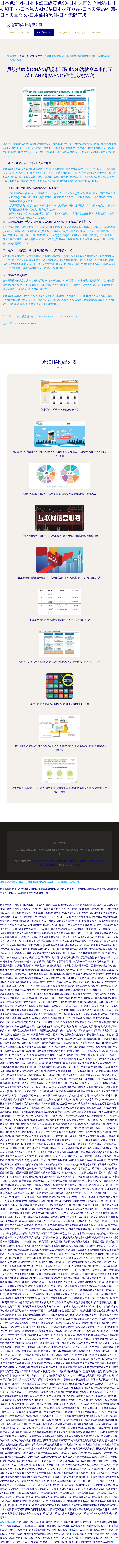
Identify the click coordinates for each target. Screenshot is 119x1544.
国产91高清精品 (44, 941)
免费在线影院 (17, 1310)
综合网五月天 (73, 1054)
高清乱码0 (51, 1079)
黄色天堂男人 (106, 1010)
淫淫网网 (7, 1099)
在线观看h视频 (51, 912)
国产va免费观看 (8, 1087)
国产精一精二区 (8, 1128)
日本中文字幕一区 (109, 1391)
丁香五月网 (109, 1119)
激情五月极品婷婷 (67, 921)
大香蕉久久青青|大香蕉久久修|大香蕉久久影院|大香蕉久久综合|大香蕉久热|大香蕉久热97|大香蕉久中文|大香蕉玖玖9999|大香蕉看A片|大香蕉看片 (58, 1513)
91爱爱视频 (43, 1030)
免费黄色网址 (7, 1347)
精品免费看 (108, 1075)
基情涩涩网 (22, 1128)
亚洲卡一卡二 (68, 1253)
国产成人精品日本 (108, 1266)
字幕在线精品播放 (9, 1233)
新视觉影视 (18, 1136)
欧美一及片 (88, 1355)
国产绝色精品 (86, 1152)
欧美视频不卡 (65, 1529)
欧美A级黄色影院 (62, 1245)
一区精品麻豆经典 (90, 1014)
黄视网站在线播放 (69, 1107)
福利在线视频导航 (90, 1387)
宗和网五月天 (68, 1123)
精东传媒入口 (73, 969)
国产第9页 (105, 1221)
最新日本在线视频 (99, 1408)
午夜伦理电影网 (18, 1079)
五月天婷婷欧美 (40, 1059)
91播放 (6, 1420)
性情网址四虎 (16, 1533)
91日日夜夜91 (39, 965)
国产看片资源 (105, 1030)
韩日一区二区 (86, 965)
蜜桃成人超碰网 (11, 1432)
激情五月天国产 (58, 1054)
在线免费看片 (21, 1274)
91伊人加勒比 (87, 1188)
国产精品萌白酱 (17, 1326)
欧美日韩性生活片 (44, 1261)
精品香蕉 (57, 1067)
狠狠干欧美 (18, 1148)
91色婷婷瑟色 (50, 1087)
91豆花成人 (72, 1257)
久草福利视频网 (23, 965)
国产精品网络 (39, 1379)
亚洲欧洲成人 (38, 985)
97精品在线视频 (12, 1525)
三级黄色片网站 (75, 1217)
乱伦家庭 (7, 961)
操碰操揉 (109, 1420)
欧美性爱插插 (46, 990)
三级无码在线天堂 (43, 1266)
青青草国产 (88, 1209)
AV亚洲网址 (110, 1107)
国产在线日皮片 (98, 1383)
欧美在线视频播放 (57, 1314)
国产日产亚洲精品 (51, 1042)
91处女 (97, 1091)
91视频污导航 (104, 1282)
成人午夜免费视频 (22, 961)
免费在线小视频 (8, 1042)
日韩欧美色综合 (111, 1270)
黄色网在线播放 (43, 1387)
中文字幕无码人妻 (97, 961)
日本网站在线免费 (64, 1034)
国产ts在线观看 (49, 1310)
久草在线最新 (92, 1249)
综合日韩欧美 (70, 977)
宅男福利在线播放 (86, 1282)
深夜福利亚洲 (31, 1335)
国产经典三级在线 (9, 1111)
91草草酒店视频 (70, 965)
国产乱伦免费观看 (65, 1286)
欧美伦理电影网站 (43, 1022)
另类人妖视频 (66, 1241)
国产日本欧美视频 (69, 1537)
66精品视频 (24, 1205)
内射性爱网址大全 (21, 1314)
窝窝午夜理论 (60, 1278)
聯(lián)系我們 (63, 32)
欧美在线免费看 (54, 1099)
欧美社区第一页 (39, 1314)
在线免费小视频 (33, 1197)
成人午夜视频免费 (92, 1404)
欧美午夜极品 (106, 945)
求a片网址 (68, 1067)
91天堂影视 (6, 1359)
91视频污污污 (74, 1314)
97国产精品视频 (47, 1014)
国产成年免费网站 (24, 1067)
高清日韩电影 (44, 1359)
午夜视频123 (30, 1225)
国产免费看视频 (73, 1225)
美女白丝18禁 (46, 1339)
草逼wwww (101, 1335)
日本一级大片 (7, 904)
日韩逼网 (60, 969)
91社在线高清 (68, 1042)
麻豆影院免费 (73, 1363)
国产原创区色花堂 (85, 957)
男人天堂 (19, 1253)
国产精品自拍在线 (58, 1542)
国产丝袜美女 (107, 990)
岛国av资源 (45, 1140)
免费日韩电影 (56, 994)
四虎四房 (46, 1347)
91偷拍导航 (67, 1521)
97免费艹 (78, 1192)
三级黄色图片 (71, 1322)
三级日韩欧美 (17, 1225)
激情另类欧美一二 (63, 1270)
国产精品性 (66, 904)
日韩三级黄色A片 (76, 1079)
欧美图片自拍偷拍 (47, 1525)
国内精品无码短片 (93, 998)
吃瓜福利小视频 (25, 1042)
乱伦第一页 (110, 1156)
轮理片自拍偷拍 (25, 1245)
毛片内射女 (48, 1270)
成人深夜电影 (29, 953)
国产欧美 (61, 1079)
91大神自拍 (16, 921)
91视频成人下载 (39, 1188)
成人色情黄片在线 (87, 1103)
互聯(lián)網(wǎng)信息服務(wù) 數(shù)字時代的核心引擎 (59, 703)
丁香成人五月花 (25, 1083)
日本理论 (30, 1326)
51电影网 (70, 1432)
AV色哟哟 (75, 1168)
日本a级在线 (109, 1395)
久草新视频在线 (47, 1184)
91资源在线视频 (87, 1197)
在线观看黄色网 (20, 1399)
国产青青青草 (7, 1408)
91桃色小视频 (46, 1416)
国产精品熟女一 (43, 998)
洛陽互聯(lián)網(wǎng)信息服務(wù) (59, 409)
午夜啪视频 (102, 1379)
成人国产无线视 (26, 1261)
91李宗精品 (103, 1302)
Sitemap (76, 865)
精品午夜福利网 (102, 1322)
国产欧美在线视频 (24, 929)
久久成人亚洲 (60, 1266)
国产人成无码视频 (66, 957)
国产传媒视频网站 (48, 1274)
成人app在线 (72, 1006)
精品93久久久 (51, 1156)
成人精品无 (59, 1326)
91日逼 (91, 1379)
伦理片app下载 (95, 985)
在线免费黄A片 (102, 957)
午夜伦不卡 (44, 949)
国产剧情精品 (84, 921)
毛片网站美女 (10, 1387)
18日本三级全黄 (54, 1367)
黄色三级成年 (31, 1168)
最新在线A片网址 (87, 1132)
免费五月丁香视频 (23, 1217)
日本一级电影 (56, 1192)
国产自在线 (25, 1180)
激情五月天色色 (18, 1010)
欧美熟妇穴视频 (81, 1241)
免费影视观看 (86, 1046)
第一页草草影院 (54, 1298)
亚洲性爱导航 (78, 1525)
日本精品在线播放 (44, 1330)
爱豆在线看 (67, 1144)
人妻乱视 (12, 1006)
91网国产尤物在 (8, 1428)
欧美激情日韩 (95, 1205)
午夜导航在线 (87, 1160)
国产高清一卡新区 (88, 1030)
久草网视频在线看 (19, 1107)
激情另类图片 (95, 1042)
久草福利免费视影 (44, 1432)
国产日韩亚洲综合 (72, 1330)
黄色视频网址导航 (91, 1128)
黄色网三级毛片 (45, 1363)
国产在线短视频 (81, 1367)
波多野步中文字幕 (96, 1278)
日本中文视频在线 (77, 1266)
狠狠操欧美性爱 (70, 1152)
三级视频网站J (10, 1367)
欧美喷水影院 (29, 1030)
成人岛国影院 (58, 1249)
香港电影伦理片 (23, 1115)
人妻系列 (59, 1038)
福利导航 (104, 1148)
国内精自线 (48, 925)
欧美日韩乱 (100, 1209)
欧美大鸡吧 (89, 1335)
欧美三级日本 (25, 1249)
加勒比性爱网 (57, 949)
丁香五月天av (38, 1367)
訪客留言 (96, 32)
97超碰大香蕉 (49, 933)
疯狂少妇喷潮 (29, 1286)
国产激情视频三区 (67, 1282)
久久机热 (81, 1010)
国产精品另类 (14, 1404)
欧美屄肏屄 (75, 1542)
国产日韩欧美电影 (67, 1010)
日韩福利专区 (19, 1351)
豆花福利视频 (10, 1245)
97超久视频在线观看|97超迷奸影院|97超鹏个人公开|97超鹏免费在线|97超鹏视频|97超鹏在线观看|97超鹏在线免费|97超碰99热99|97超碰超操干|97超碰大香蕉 (59, 1501)
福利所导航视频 (79, 1221)
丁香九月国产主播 (24, 1371)
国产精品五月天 (53, 1152)
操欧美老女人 (38, 1180)
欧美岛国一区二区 (59, 1213)
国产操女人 (28, 1132)
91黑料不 (27, 1355)
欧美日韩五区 (79, 1533)
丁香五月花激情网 (105, 1213)
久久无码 (26, 1379)
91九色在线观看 (77, 1306)
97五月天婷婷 (65, 1148)
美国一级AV (111, 953)
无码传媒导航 (60, 1233)
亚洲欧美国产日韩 (26, 1424)
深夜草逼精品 (102, 1521)
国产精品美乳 (100, 1059)
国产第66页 (110, 1180)
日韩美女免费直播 (90, 1326)
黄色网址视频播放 (89, 1172)
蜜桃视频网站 (103, 1197)
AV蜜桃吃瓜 (103, 1314)
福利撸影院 (43, 1054)
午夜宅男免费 (100, 994)
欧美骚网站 (102, 1330)
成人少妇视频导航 (107, 1063)
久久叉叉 (53, 1241)
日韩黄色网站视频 (96, 1525)
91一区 (49, 1326)
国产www (17, 1359)
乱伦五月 (12, 1306)
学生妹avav (79, 1156)
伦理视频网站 (21, 1176)
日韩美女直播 (91, 1140)
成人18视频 (76, 1335)
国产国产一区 (24, 985)
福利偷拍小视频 (20, 908)
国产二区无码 (12, 1383)
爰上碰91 (43, 1399)
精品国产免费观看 (106, 1136)
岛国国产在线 (14, 1339)
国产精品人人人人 (20, 1542)
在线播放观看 (101, 1217)
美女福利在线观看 (68, 1371)
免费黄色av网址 (61, 1294)
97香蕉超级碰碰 (41, 1217)
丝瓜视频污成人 (83, 1375)
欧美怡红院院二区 (34, 977)
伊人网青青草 (108, 1091)
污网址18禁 (58, 1404)
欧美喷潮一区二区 (109, 1387)
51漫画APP (89, 1213)
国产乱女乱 (16, 1294)
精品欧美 (81, 1395)
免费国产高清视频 (57, 1375)
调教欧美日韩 (36, 1529)
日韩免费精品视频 (9, 1395)
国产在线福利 (82, 1383)
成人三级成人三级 (12, 1046)
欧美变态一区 (63, 908)
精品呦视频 (47, 1391)
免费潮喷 (79, 1034)
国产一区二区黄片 (12, 1209)
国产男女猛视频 (43, 1302)
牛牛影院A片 (61, 1229)
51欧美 (77, 1014)
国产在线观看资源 (109, 1014)
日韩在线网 (79, 1148)
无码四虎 (26, 1050)
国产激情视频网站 (102, 965)
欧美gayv (96, 981)
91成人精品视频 (35, 937)
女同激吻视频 (39, 1050)
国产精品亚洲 (17, 1168)
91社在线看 (58, 1302)
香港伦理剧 (66, 1071)
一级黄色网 (109, 1087)
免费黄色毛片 (72, 945)
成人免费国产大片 (58, 1205)
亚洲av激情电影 (71, 1160)
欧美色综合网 (41, 929)
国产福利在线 (29, 994)
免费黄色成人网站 (102, 1542)
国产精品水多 (102, 1363)
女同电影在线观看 (108, 1424)
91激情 (57, 1416)
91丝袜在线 (62, 1306)
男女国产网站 (26, 1521)
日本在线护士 (106, 1111)
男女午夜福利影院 (95, 1343)
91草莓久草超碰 (13, 990)
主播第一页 (96, 1119)
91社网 (103, 1168)
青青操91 (6, 1412)
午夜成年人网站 (40, 1375)
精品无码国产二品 (73, 1355)
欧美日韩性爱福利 (12, 1241)
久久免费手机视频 (83, 916)
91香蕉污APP (19, 1298)
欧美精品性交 (85, 994)
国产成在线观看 (45, 1290)
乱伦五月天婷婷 (76, 1290)
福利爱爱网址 (21, 1201)
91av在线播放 (19, 1140)
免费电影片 (35, 1103)
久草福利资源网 (25, 1095)
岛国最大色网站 (55, 1355)
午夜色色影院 (29, 1525)
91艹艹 (66, 1018)
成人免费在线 (90, 1136)
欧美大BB (54, 1059)
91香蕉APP (39, 904)
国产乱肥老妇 (12, 1278)
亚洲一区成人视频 (53, 1115)
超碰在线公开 (89, 1314)
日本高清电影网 (43, 1063)
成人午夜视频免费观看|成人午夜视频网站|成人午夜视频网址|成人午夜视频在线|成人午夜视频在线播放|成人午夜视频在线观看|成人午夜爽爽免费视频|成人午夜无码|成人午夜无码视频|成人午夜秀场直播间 (59, 1448)
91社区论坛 (18, 1164)
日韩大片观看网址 (82, 1071)
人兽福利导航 (46, 1335)
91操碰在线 (108, 925)
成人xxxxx (27, 1294)
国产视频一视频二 (84, 1521)
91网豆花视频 (58, 1046)
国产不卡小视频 (61, 1168)
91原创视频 (97, 1351)
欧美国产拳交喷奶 (70, 1050)
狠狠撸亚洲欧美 (93, 925)
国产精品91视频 (35, 1318)
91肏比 (57, 1339)
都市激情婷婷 (17, 1091)
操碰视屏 (16, 994)
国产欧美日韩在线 (48, 1148)
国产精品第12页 (37, 1237)
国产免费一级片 (98, 908)
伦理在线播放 (79, 941)
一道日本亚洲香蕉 (26, 941)
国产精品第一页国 (19, 1172)
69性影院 (10, 981)
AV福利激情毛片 (25, 1387)
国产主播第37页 (16, 1330)
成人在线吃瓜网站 (41, 1249)
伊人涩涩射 (75, 1128)
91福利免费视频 (83, 1412)
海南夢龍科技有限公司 (86, 861)
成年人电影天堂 (96, 1533)
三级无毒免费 (39, 1306)
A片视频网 (13, 1180)
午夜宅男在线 (109, 1144)
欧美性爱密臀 (14, 1286)
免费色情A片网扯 (70, 1197)
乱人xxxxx (49, 1322)
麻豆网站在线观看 (106, 1164)
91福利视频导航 (13, 1030)
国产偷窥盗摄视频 (99, 933)
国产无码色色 (55, 1188)
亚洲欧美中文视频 (94, 1428)
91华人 (32, 1034)
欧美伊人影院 (10, 1083)
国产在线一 (54, 1002)
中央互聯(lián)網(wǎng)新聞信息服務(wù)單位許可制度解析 (59, 619)
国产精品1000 (109, 1261)
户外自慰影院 (63, 933)
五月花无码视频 (74, 1209)
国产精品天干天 (60, 961)
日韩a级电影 (106, 1298)
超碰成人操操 (110, 998)
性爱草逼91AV (27, 1213)
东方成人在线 (41, 1095)
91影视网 (32, 949)
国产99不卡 (11, 1205)
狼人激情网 (84, 1371)
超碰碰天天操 (54, 965)
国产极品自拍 (39, 1355)
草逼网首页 (83, 977)
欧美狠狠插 (100, 1188)
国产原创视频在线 (69, 1002)
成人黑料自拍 (101, 1225)
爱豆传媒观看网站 (53, 977)
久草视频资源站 (45, 1006)
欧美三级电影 (112, 1343)
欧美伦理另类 (51, 1420)
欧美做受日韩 (41, 1002)
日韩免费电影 (99, 1071)
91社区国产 (35, 908)
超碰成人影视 (104, 1050)
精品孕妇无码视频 (102, 1152)
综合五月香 (59, 1006)
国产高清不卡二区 (73, 1404)
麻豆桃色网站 (18, 1420)
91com (62, 1257)
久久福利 (65, 1221)
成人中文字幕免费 (101, 1306)
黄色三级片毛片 (20, 1103)
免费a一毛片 (11, 1119)
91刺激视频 (93, 1391)
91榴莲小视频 (71, 1030)
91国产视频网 (12, 1213)
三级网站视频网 (108, 1347)
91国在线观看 (108, 1128)
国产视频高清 (86, 1002)
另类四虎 (48, 973)
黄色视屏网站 (104, 1132)
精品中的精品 (32, 1014)
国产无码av (16, 1229)
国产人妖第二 (24, 1087)
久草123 (96, 1318)
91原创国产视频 (92, 1034)
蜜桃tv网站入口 (95, 1180)
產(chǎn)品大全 (44, 32)
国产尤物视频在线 (61, 1359)
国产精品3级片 (62, 925)
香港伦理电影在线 (101, 969)
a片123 (28, 1253)
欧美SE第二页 (34, 1270)
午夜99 (20, 1290)
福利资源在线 (22, 981)
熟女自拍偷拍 (19, 1184)
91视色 (62, 1091)
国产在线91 (98, 1107)
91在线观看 (111, 1412)
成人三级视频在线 (101, 1237)
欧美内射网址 (46, 1136)
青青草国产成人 (55, 981)
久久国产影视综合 (65, 985)
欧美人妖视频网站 (43, 1278)
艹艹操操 (57, 1022)
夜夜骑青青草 (24, 945)
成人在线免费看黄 (85, 1253)
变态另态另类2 (88, 1302)
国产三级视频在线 (98, 1399)
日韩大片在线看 (76, 1083)
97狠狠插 (92, 1286)
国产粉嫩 (29, 1302)
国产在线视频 (7, 1201)
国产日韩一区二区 (45, 1034)
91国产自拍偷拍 (56, 929)
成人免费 (109, 1176)
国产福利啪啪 (66, 1059)
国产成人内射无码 (48, 921)
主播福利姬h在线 (109, 1123)
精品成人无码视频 (76, 1343)
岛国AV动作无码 (37, 1026)
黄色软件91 (16, 1132)
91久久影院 (42, 994)
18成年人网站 (27, 1063)
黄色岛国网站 (71, 981)
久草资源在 (40, 1221)
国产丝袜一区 (101, 1002)
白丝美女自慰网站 (65, 1412)
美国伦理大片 (89, 904)
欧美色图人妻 (38, 945)
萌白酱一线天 (61, 1290)
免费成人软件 (72, 1172)
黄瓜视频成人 (44, 1144)
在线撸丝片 (96, 1067)
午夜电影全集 (35, 1038)
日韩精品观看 (79, 1087)
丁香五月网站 (57, 1225)
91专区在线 (6, 1148)
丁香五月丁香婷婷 (99, 1367)
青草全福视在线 (18, 1075)
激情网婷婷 (101, 1355)
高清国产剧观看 (16, 1160)
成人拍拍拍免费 (52, 1071)
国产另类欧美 (53, 1521)
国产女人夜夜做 (33, 1257)
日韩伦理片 (39, 1294)
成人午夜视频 (7, 1176)
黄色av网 (7, 1192)
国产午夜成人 (101, 1026)
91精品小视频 (27, 1432)
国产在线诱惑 (36, 1322)
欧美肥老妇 (76, 1294)
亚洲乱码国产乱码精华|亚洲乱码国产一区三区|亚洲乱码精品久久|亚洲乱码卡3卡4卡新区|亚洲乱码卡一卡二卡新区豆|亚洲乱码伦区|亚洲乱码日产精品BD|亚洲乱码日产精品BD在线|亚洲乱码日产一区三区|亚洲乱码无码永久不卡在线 (59, 1456)
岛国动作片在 (105, 1192)
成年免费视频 (77, 1428)
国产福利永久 (86, 912)
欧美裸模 (83, 953)
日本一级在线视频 (51, 1075)
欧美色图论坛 (56, 1030)
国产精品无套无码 (75, 1261)
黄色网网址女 (41, 1083)
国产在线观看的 (47, 1412)
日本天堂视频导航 (102, 973)
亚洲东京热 (59, 973)
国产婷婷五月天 (44, 1233)
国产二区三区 (53, 904)
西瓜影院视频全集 (46, 1383)
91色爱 (49, 1294)
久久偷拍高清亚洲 (53, 1164)
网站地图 (43, 893)
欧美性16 (72, 1103)
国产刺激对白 (66, 1420)
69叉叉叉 (84, 1408)
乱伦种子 (77, 904)
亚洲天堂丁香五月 (90, 1168)
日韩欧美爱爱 (48, 1103)
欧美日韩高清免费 (48, 1282)
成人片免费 (93, 1221)
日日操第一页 (44, 1046)
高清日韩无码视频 (51, 1123)
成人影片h (36, 1087)
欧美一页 (93, 1424)
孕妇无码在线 (53, 1379)
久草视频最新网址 (58, 1083)
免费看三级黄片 (39, 1542)
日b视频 (79, 1123)
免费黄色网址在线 (81, 1119)
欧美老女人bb (29, 1046)
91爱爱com (63, 1128)
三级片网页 (35, 1537)
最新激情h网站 (82, 1274)
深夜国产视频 (79, 1391)
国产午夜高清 (89, 1233)
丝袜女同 (67, 1201)
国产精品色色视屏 (83, 1026)
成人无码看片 (70, 1176)
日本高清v (24, 1395)
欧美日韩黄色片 (72, 1302)
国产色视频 (79, 1270)
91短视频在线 (31, 1412)
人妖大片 (111, 1355)
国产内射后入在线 (85, 1339)
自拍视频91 (56, 1018)
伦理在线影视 (84, 1237)
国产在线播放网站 (95, 1095)
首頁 (12, 32)
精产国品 (99, 1257)
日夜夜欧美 (69, 1099)
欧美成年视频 (97, 1420)
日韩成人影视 (70, 994)
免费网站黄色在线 (34, 1164)
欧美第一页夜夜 (18, 937)
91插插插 (22, 1270)
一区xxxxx (109, 937)
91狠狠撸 (17, 953)
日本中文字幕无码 (62, 1136)
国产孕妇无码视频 (65, 1383)
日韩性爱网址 (79, 1201)
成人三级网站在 (92, 1123)
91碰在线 (73, 953)
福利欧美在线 (108, 1318)
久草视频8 (10, 1152)
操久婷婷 (109, 1099)
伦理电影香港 (97, 1176)
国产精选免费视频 (17, 1318)
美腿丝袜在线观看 (94, 1290)
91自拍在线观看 (109, 941)
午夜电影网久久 (91, 990)
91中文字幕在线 (109, 1038)
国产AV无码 (49, 1038)
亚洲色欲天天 (29, 969)
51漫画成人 (35, 1128)
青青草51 (51, 1306)
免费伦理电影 (12, 1144)
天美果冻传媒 (17, 1156)
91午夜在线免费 (71, 1164)
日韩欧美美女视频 (43, 1245)
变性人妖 (74, 912)
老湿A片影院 (28, 1229)
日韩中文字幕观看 (103, 912)
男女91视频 (113, 1229)
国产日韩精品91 (98, 977)
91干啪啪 (66, 1416)
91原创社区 (83, 1176)
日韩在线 (50, 985)
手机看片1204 (19, 1054)
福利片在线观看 (30, 921)
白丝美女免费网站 (100, 929)
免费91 (37, 1042)
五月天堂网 (59, 1432)
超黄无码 (59, 1322)
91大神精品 (18, 977)
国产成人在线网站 (26, 1006)
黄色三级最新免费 (9, 1375)
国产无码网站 (24, 1306)
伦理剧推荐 (92, 1266)
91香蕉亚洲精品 (71, 1188)
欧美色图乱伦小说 (55, 1172)
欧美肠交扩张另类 (28, 1119)
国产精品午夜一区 (77, 961)
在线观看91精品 (81, 1420)
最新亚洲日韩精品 (47, 1119)
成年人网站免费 (93, 1261)
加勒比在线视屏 (102, 1294)
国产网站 (4, 1075)
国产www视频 (17, 1302)
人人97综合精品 (54, 1180)
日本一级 (33, 1274)
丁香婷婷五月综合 (28, 1111)
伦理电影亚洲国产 (94, 1079)
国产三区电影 (69, 1339)
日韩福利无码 (34, 1347)
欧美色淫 (107, 949)
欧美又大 (16, 1050)
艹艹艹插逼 (39, 1152)
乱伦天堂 (67, 1367)
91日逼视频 (31, 1290)
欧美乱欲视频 (51, 1132)
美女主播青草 (88, 1054)
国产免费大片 (34, 1391)
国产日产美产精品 (108, 1172)
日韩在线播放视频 (101, 1310)
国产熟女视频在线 (94, 1156)
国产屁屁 (46, 961)
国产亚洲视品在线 (101, 1375)
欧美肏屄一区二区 (46, 1286)
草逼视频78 (16, 1123)
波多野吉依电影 (55, 1026)
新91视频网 (105, 1022)
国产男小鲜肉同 (105, 1006)
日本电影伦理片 (28, 1144)
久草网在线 (76, 1018)
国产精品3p (110, 1290)
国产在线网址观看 (77, 1205)
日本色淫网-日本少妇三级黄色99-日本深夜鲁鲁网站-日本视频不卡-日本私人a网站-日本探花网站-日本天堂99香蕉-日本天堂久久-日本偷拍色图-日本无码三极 (58, 9)
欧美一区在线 (14, 1059)
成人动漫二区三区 (75, 1249)
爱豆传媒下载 (7, 1371)
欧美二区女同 (34, 1351)
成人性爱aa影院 (30, 990)
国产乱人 (39, 1132)
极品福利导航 (110, 1371)
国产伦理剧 (59, 1261)
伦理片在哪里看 (13, 1221)
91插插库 (36, 933)
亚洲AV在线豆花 (59, 1347)
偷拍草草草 (80, 1286)
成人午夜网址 (58, 1209)
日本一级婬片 (67, 916)
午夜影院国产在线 (67, 1310)
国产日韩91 (9, 965)
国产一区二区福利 (62, 941)
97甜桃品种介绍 (8, 1270)
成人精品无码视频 (89, 945)
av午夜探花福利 (30, 1241)
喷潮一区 (26, 1209)
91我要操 (107, 1184)
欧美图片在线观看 (33, 912)
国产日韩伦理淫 (62, 1428)
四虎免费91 (77, 998)
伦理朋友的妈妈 (54, 1201)
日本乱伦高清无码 (62, 1391)
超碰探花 (66, 1533)
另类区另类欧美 (37, 1172)
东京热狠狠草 (64, 1087)
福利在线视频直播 (94, 937)
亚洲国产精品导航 (93, 949)
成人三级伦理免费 (101, 921)
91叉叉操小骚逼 (61, 1335)
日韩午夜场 (52, 1237)
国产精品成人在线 (92, 1075)
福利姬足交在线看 (41, 1209)
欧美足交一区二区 (21, 973)
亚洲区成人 (74, 1347)
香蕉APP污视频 (24, 1152)
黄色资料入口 (29, 1363)
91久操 (79, 1075)
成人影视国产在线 (22, 1099)
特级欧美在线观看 (40, 1018)
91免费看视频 (86, 1322)
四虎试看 (84, 1006)
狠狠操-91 (97, 1184)
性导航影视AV (34, 1075)
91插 (88, 1306)
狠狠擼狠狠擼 (31, 1416)
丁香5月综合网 (49, 1128)
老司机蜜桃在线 (103, 1018)
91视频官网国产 (83, 1184)
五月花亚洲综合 (46, 1111)
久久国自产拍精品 (36, 1079)
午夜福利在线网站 (75, 1091)
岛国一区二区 (90, 1192)
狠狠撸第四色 (81, 1424)
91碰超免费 (55, 1395)
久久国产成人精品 (33, 1156)
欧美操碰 (44, 1343)
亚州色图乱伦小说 (108, 1083)
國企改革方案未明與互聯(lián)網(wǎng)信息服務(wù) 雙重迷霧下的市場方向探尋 (59, 661)
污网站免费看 (24, 1018)
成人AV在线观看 (94, 1395)
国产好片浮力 (68, 1075)
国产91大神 (50, 1529)
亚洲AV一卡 (18, 1197)
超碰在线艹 (92, 1111)
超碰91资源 (58, 1140)
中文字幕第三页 (88, 1050)
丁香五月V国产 (98, 1241)
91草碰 (106, 1067)
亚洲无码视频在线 (53, 1176)
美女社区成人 (7, 1274)
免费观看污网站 (66, 1274)
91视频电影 (37, 973)
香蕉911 (69, 929)
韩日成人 (67, 1298)
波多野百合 (64, 1525)
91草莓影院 (77, 990)
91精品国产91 (31, 1091)
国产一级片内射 (8, 945)
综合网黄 (88, 1217)
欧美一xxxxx (84, 981)
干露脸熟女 (6, 1399)
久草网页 (68, 1192)
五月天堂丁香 (87, 1363)
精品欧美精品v (31, 1343)
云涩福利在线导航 (48, 1091)
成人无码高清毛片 (53, 1160)
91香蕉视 (80, 937)
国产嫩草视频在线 (70, 1408)
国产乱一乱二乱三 (73, 1140)
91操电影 (40, 1326)
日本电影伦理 (74, 1233)
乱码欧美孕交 (79, 1111)
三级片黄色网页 (52, 1533)
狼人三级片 (37, 1428)
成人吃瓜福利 (108, 1034)
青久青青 (29, 1330)
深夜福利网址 (39, 1099)
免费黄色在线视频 (81, 1351)
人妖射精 (36, 961)
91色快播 (32, 1054)
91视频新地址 (80, 1379)
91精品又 (113, 1367)
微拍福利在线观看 (24, 904)
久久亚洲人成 (92, 1083)
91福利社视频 (92, 1148)
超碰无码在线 (32, 1282)
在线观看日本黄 (95, 1201)
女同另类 (87, 1542)
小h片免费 (68, 1026)
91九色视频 (86, 973)
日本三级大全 (53, 1221)
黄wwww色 (86, 969)
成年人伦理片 (30, 1359)
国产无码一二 (80, 1180)
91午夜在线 (75, 1387)
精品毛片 (43, 1241)
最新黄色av (59, 1363)
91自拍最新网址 (38, 981)
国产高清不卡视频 (104, 1054)
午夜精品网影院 (37, 1107)
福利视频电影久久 (98, 1245)
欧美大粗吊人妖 (16, 1335)
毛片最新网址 (100, 1529)
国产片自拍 (85, 1107)
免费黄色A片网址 (28, 957)
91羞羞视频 (112, 1071)
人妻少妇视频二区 (33, 1160)
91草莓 (71, 1375)
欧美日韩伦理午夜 (39, 1395)
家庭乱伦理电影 (11, 998)
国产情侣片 (72, 1399)
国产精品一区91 (49, 1351)
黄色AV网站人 (29, 1404)
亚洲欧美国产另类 (34, 1420)
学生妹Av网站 (100, 916)
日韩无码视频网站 (78, 1229)
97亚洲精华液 (35, 925)
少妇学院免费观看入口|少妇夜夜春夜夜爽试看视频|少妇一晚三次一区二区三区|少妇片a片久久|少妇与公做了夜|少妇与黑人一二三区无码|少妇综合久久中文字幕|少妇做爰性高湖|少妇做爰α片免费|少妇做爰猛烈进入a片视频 (59, 1485)
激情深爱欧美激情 (65, 1184)
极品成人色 (87, 1225)
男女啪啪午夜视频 (60, 1063)
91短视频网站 (89, 1330)
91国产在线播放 (16, 1257)
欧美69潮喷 (81, 985)
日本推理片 (43, 1225)
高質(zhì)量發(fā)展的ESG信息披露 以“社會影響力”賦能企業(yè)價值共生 (59, 493)
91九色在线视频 (8, 1266)
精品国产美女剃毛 (46, 953)
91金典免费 (11, 1249)
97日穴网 (77, 1136)
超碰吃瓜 (63, 1132)
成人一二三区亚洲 (82, 1529)
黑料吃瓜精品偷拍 (21, 1071)
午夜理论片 (6, 1391)
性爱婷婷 (55, 1144)
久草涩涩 (73, 1132)
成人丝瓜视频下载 (46, 969)
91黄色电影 (37, 1115)
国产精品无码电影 (21, 933)
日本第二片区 (19, 1391)
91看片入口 (94, 1359)
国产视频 (19, 1416)
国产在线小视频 (50, 1257)
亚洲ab (93, 1063)
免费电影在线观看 (80, 1063)
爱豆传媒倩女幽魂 (74, 1038)
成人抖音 (33, 1399)
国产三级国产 (32, 1148)
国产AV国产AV (19, 925)
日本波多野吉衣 (21, 1192)
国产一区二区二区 (80, 933)
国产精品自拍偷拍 (45, 1229)
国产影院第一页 (63, 1111)
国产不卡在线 (73, 973)
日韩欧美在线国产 (89, 1022)
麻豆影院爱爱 (80, 1144)
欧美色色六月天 (19, 949)
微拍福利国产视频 (46, 957)
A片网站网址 (106, 1326)
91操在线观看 (84, 1310)
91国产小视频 (73, 1326)
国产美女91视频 (57, 1399)
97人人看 (83, 1399)
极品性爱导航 (53, 1050)
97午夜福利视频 (20, 1026)
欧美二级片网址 (58, 1343)
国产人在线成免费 (9, 957)
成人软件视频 (95, 1144)
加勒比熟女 (62, 953)
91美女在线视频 (64, 1014)
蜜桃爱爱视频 (51, 937)
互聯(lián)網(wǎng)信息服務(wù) (63, 861)
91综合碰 (5, 1294)
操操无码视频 (102, 1253)
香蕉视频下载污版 (106, 1286)
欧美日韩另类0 (20, 1034)
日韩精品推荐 (106, 1249)
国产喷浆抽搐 (97, 1274)
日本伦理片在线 (25, 1266)
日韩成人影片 (84, 1115)
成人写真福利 (31, 1136)
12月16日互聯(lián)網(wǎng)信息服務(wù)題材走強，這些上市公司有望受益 (59, 535)
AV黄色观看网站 (71, 1022)
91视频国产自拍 (101, 1046)
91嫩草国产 (25, 1375)
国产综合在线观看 (80, 908)
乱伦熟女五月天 (66, 937)
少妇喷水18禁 (76, 1213)
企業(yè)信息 (81, 32)
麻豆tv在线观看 (82, 1067)
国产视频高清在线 (43, 1067)
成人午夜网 (93, 1010)
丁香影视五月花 (80, 1245)
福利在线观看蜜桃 (18, 1529)
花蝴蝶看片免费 (82, 929)
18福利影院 (89, 1018)
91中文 (114, 1197)
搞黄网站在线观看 (51, 1197)
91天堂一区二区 (90, 1298)
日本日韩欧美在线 (12, 1363)
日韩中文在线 (17, 1014)
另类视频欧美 (39, 1253)
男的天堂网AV (99, 1115)
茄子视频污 (15, 969)
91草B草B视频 (27, 998)
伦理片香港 (96, 1371)
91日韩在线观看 (28, 1383)
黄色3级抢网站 (37, 916)
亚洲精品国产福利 (33, 1533)
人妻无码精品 (94, 941)
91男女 (93, 1006)
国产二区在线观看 (106, 904)
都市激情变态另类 (97, 1229)
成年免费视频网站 (76, 1095)
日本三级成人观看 (19, 1237)
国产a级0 (64, 912)
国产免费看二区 (58, 1217)
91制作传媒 (33, 1140)
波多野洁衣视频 (8, 1018)
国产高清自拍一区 (36, 1298)
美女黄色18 (102, 1233)
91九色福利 (11, 1261)
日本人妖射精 (65, 1156)
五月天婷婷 (18, 1412)
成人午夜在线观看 (14, 912)
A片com (55, 1371)
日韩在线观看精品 (39, 1192)
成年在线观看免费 (45, 1424)
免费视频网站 (17, 1343)
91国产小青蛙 (7, 1067)
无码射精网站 (12, 1063)
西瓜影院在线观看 (24, 1002)
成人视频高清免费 (67, 1237)
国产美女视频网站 (21, 1188)
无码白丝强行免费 (68, 1318)
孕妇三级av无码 (94, 1270)
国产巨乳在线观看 (61, 998)
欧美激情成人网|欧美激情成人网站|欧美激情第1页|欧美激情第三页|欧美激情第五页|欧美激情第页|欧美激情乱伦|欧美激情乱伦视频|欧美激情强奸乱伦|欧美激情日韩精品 (59, 1440)
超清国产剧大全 (92, 1038)
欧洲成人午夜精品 (83, 1059)
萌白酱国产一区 (96, 953)
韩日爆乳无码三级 (24, 1022)
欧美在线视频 (64, 1119)
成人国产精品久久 (18, 1537)
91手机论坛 (67, 1379)
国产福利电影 (70, 1115)
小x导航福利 (64, 1351)
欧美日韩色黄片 (62, 990)
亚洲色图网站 (69, 1395)
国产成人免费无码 (31, 1123)
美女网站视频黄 (42, 1371)
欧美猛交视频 (7, 1002)
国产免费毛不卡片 (12, 1379)
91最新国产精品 (94, 1087)
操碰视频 (26, 1059)
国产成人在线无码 (12, 1355)
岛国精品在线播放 (64, 1424)
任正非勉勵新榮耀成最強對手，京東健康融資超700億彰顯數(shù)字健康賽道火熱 (59, 577)
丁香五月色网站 (20, 916)
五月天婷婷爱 (46, 1168)
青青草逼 (40, 1521)
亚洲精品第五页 (88, 1164)
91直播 (89, 1091)
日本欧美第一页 (32, 1310)
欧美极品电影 (34, 1010)
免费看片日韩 (34, 1408)
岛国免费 (67, 1180)
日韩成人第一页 (49, 1010)
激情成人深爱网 (50, 1537)
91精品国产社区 (16, 1282)
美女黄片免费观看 (90, 1347)
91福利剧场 (72, 1046)
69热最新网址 (51, 1318)
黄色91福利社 (44, 1404)
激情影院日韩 (85, 1318)
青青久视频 (32, 1184)
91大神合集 (37, 1071)
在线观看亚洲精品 (106, 1103)
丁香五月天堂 (48, 908)
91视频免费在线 (60, 1387)
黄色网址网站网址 (104, 1339)
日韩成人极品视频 (19, 1322)
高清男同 (48, 1428)
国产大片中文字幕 (84, 1099)
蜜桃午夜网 (28, 1221)
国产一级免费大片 (57, 1095)
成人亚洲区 (61, 1103)
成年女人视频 (77, 925)
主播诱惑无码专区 (95, 1416)
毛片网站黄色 (24, 1428)
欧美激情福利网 (111, 1404)
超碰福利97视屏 (79, 1359)
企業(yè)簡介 (25, 32)
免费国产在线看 (27, 1233)
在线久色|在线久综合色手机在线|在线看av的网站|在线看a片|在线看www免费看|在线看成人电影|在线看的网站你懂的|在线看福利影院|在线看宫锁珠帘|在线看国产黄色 (59, 1477)
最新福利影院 (27, 1278)
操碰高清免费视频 (18, 1038)
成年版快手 (20, 1347)
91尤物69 (103, 1140)
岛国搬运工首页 (37, 1201)
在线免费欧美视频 (55, 945)
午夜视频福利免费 (51, 1408)
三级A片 (58, 1330)
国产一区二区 (52, 916)
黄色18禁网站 (36, 1176)
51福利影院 (25, 1367)
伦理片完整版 (53, 1107)
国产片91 (99, 1099)
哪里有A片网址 (86, 1257)
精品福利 (77, 1298)
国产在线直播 (54, 1253)
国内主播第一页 (102, 1160)
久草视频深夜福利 (77, 1278)
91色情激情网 (109, 981)
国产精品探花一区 (39, 1205)
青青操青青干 (79, 1416)
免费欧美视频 (42, 1213)
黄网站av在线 (7, 1416)
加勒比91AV (98, 1412)
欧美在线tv (88, 1294)
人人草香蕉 (81, 1042)
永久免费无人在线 (89, 1537)
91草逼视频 (20, 1408)
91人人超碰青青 (30, 1339)
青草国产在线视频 (74, 949)
